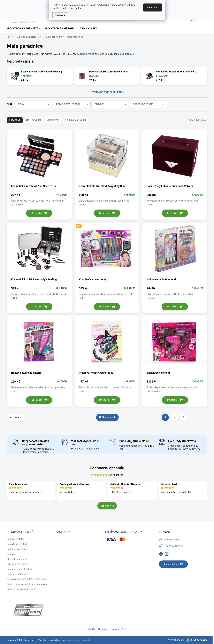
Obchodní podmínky (17, 559)
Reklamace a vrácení (17, 564)
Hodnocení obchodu (107, 468)
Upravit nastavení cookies (79, 640)
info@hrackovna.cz (174, 539)
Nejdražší (53, 120)
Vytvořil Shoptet (176, 640)
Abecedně (14, 120)
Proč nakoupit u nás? (17, 574)
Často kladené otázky (18, 544)
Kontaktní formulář (173, 564)
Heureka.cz (103, 629)
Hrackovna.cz (87, 54)
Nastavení (60, 15)
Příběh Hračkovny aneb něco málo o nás (27, 584)
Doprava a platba (15, 539)
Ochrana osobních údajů (19, 569)
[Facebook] (161, 553)
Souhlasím (152, 7)
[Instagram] (167, 553)
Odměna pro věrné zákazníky (21, 589)
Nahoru (18, 417)
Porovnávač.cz (118, 629)
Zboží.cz (92, 629)
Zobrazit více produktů (107, 92)
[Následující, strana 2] (174, 417)
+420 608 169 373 (174, 545)
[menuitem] (24, 28)
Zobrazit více (107, 505)
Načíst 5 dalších (107, 417)
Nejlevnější (33, 120)
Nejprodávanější (75, 120)
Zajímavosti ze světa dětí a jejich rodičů (27, 579)
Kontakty (11, 554)
